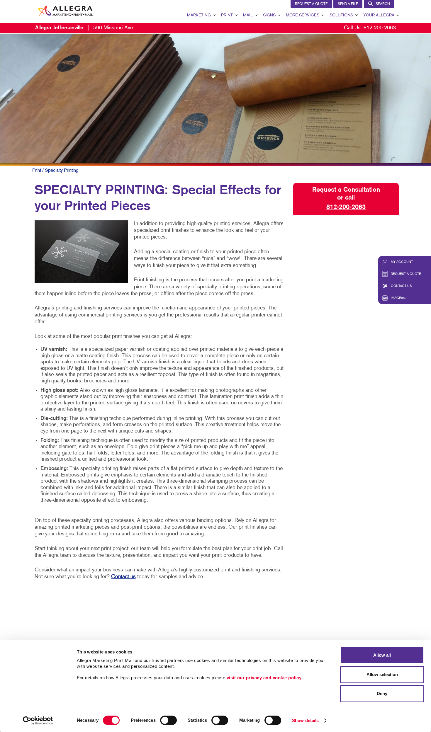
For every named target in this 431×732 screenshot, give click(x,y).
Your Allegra (378, 15)
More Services (302, 15)
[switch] (168, 720)
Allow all (382, 655)
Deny (382, 693)
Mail (248, 15)
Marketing (199, 15)
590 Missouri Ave (84, 27)
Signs (269, 15)
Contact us (123, 576)
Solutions (341, 15)
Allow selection (382, 674)
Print (227, 15)
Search (383, 4)
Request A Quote (311, 4)
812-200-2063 (380, 27)
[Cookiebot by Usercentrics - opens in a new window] (38, 720)
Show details (305, 720)
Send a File (348, 4)
